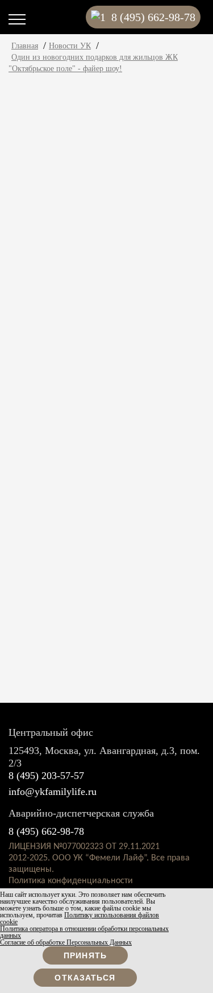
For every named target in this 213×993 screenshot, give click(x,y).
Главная (24, 45)
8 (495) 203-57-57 (46, 775)
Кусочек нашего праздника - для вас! (129, 217)
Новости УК (70, 45)
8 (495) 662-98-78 (46, 831)
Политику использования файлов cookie (79, 918)
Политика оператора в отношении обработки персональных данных (84, 932)
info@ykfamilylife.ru (53, 791)
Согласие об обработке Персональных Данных (66, 942)
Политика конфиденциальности (71, 880)
